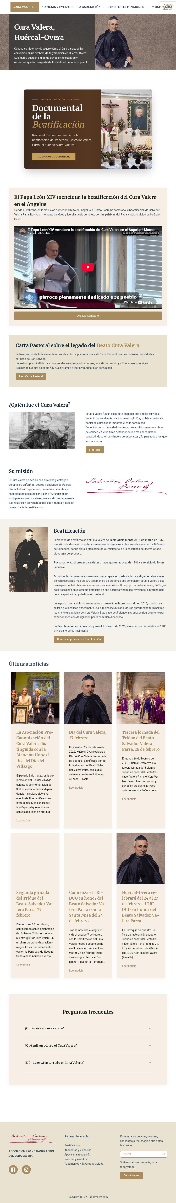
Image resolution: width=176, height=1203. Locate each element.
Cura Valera (23, 7)
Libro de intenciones (126, 7)
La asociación (89, 7)
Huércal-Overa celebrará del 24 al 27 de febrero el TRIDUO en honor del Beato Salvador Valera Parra (140, 906)
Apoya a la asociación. (77, 1154)
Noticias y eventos (57, 7)
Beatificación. (72, 1145)
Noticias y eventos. (75, 1159)
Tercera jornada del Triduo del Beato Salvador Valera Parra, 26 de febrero (141, 741)
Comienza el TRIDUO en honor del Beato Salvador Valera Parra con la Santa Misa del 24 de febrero (87, 906)
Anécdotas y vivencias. (78, 1150)
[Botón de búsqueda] (163, 1154)
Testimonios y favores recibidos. (84, 1163)
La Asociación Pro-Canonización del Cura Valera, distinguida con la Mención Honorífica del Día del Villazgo (34, 749)
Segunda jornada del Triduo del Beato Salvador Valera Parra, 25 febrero (34, 904)
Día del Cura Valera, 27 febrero (87, 735)
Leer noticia (23, 820)
